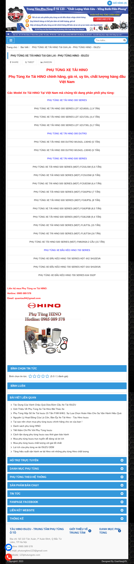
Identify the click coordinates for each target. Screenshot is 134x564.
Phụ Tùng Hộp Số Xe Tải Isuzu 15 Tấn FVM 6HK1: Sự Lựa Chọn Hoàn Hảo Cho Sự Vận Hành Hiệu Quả (67, 413)
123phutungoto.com (29, 555)
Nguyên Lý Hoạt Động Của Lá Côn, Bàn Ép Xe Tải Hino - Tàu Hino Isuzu (51, 417)
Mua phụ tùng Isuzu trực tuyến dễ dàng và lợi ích (38, 438)
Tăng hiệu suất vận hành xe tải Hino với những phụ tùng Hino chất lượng (51, 451)
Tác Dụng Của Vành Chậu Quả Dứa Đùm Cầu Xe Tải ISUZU (44, 404)
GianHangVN (120, 561)
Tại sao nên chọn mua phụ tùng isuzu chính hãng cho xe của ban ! (47, 421)
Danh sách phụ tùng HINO (27, 426)
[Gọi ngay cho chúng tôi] (8, 557)
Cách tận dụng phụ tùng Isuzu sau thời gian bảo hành (41, 434)
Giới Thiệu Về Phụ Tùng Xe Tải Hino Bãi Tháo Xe (38, 409)
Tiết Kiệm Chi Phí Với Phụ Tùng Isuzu (32, 430)
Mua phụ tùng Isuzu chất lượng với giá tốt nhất (37, 443)
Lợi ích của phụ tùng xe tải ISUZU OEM (33, 447)
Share (14, 62)
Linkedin (47, 62)
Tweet (30, 62)
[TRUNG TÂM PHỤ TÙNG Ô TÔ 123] (67, 36)
